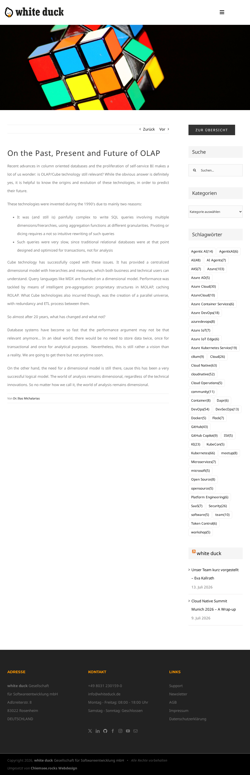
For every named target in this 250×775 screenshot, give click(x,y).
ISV (228, 435)
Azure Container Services (212, 304)
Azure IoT (200, 330)
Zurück (149, 129)
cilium (197, 356)
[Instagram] (120, 731)
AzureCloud (203, 295)
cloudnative (203, 374)
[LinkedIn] (98, 731)
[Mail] (135, 731)
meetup (229, 453)
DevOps (200, 409)
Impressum (178, 710)
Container (200, 400)
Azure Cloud (203, 286)
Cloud (217, 356)
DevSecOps (227, 409)
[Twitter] (90, 731)
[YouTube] (128, 731)
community (202, 391)
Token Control (204, 523)
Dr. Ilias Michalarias (26, 398)
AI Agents (216, 260)
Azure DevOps (205, 313)
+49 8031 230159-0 (105, 685)
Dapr (223, 400)
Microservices (203, 462)
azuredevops (203, 321)
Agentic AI (202, 251)
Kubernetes (203, 453)
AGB (173, 702)
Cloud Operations (206, 383)
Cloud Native (204, 365)
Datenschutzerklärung (187, 718)
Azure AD (200, 277)
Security (218, 506)
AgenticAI (228, 251)
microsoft (200, 470)
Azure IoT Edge (205, 339)
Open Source (203, 479)
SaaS (196, 506)
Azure (215, 269)
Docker (198, 418)
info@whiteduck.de (104, 693)
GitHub (199, 427)
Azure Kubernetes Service (214, 348)
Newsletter (178, 693)
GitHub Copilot (204, 435)
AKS (196, 269)
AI (195, 260)
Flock (218, 418)
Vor (162, 129)
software (200, 514)
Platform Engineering (209, 497)
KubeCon (215, 444)
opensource (202, 488)
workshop (200, 532)
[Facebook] (113, 731)
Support (176, 685)
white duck (209, 553)
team (222, 514)
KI (195, 444)
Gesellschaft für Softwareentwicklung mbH (79, 760)
